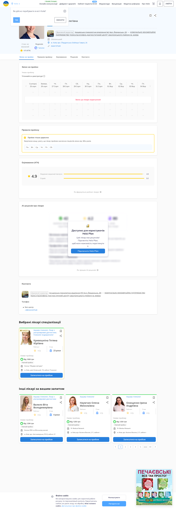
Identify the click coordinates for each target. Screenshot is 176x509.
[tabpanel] (88, 190)
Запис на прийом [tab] (26, 57)
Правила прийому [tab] (44, 57)
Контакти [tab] (85, 57)
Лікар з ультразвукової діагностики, (45, 331)
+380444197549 (31, 310)
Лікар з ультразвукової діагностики (44, 398)
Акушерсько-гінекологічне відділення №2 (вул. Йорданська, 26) (101, 32)
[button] (155, 15)
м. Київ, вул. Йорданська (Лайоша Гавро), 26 (69, 42)
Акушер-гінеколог (87, 397)
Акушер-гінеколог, (41, 330)
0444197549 (56, 46)
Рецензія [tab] (74, 57)
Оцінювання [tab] (61, 57)
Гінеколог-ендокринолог (44, 335)
